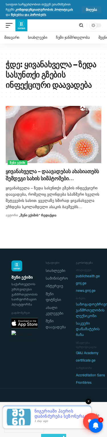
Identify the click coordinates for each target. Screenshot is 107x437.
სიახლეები (55, 270)
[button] (91, 10)
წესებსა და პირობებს (28, 15)
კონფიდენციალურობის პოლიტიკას (44, 9)
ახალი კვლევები (54, 310)
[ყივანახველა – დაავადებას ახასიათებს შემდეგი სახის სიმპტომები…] (53, 134)
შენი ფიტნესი (53, 297)
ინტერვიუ (54, 286)
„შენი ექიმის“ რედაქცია (37, 215)
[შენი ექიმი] (21, 25)
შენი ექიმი (17, 162)
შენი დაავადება (56, 324)
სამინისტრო (57, 278)
